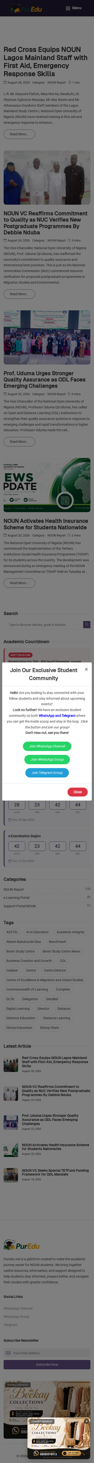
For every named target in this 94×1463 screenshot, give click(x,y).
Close (78, 792)
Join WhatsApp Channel (47, 746)
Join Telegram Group (47, 773)
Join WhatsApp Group (47, 759)
